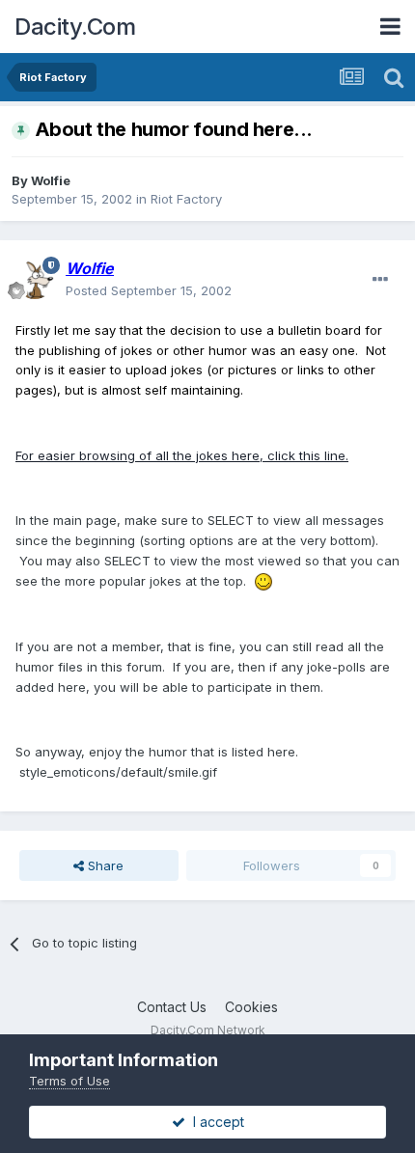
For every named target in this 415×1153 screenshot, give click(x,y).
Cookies (251, 1007)
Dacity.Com (74, 27)
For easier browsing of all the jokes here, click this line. (181, 455)
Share (104, 865)
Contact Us (172, 1007)
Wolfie (50, 180)
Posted (149, 290)
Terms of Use (69, 1080)
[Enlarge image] (263, 581)
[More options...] (380, 279)
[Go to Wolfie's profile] (34, 280)
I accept (214, 1121)
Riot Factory (186, 198)
